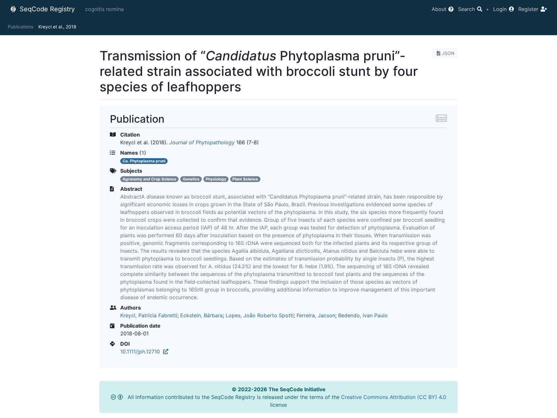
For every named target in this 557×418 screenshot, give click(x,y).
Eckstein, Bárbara (201, 315)
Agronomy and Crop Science (149, 179)
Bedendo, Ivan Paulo (363, 315)
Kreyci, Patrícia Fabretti (148, 315)
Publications (20, 26)
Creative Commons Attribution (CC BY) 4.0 (393, 397)
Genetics (191, 179)
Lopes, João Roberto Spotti (260, 315)
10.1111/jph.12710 (141, 351)
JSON (448, 53)
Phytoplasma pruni (143, 160)
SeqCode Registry (46, 9)
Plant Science (245, 179)
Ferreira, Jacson (316, 315)
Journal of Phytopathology (202, 142)
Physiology (216, 179)
